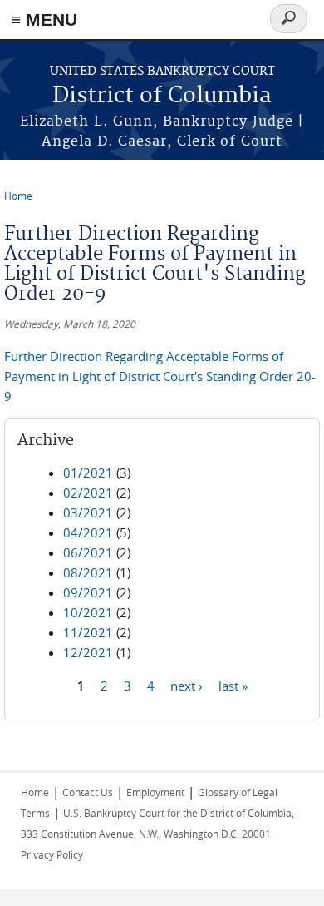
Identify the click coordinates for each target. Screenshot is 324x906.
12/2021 (88, 652)
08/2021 (88, 572)
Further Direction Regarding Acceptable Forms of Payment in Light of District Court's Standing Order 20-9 (160, 376)
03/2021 (88, 512)
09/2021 (88, 592)
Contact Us (87, 792)
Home (18, 195)
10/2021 (88, 612)
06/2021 (88, 552)
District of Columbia (162, 96)
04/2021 (88, 532)
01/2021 (88, 472)
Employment (155, 792)
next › (186, 684)
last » (233, 684)
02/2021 (88, 492)
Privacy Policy (52, 854)
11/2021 (88, 632)
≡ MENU (44, 19)
